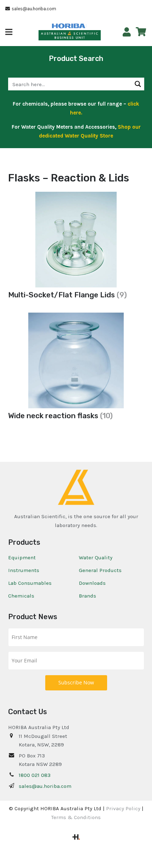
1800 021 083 (35, 775)
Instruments (23, 570)
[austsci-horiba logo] (68, 26)
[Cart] (141, 32)
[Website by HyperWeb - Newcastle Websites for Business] (76, 838)
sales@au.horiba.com (45, 786)
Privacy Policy (123, 808)
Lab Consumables (30, 583)
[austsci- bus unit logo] (70, 35)
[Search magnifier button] (138, 84)
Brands (87, 596)
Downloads (92, 583)
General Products (100, 570)
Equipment (22, 557)
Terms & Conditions (76, 817)
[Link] (127, 32)
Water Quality (95, 557)
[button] (9, 32)
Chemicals (21, 596)
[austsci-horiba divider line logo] (86, 26)
